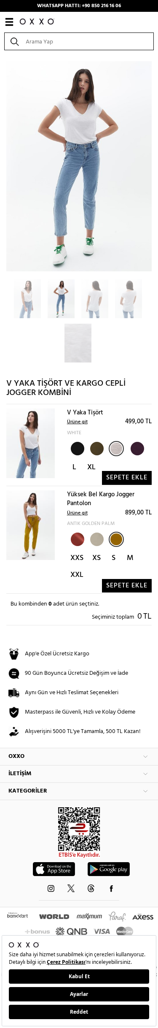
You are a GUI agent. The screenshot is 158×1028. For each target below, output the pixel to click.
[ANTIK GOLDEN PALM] (116, 539)
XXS (76, 558)
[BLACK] (76, 447)
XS (96, 558)
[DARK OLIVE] (96, 447)
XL (91, 467)
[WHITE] (116, 448)
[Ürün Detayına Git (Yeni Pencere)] (30, 443)
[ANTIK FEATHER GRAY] (96, 538)
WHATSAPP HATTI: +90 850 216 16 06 (79, 6)
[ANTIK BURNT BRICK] (76, 538)
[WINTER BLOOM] (136, 447)
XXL (76, 575)
